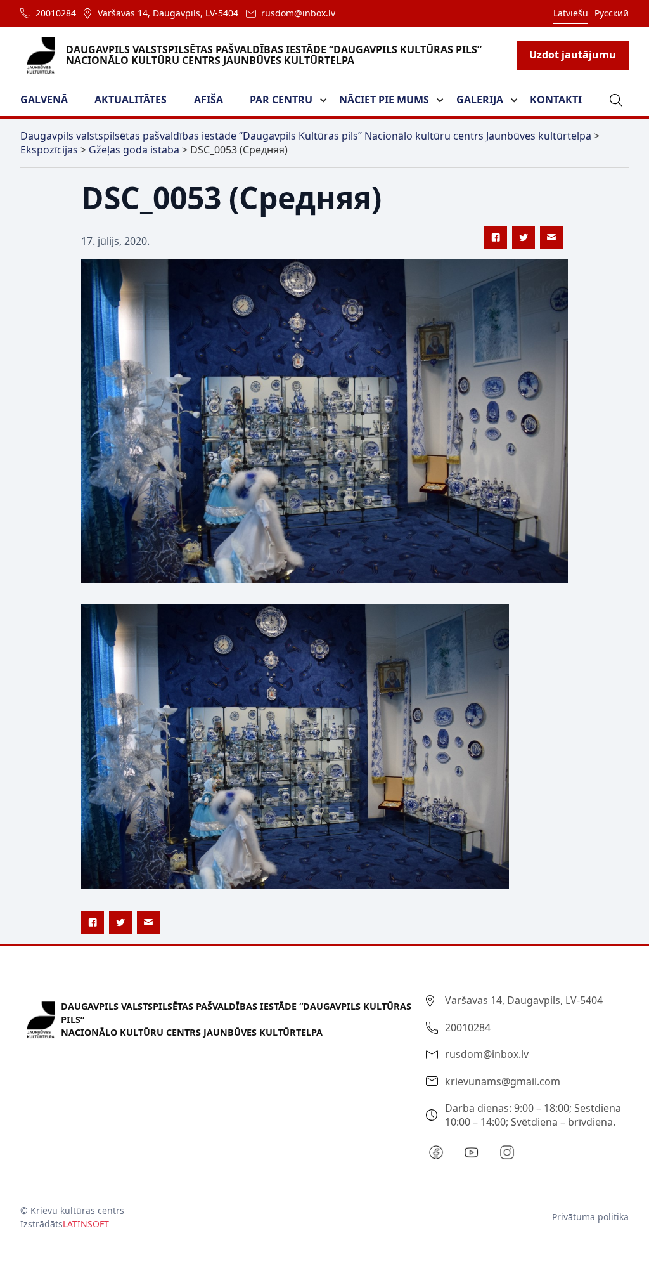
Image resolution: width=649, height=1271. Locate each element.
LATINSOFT (86, 1224)
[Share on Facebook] (495, 237)
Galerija (479, 100)
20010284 (55, 13)
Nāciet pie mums (384, 100)
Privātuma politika (590, 1217)
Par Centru (281, 100)
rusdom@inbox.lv (298, 13)
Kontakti (556, 100)
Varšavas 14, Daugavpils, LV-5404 (168, 13)
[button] (51, 100)
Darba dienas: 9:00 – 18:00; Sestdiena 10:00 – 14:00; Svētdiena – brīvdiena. (533, 1115)
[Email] (551, 237)
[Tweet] (523, 237)
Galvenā (44, 100)
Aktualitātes (130, 100)
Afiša (208, 100)
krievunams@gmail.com (502, 1081)
